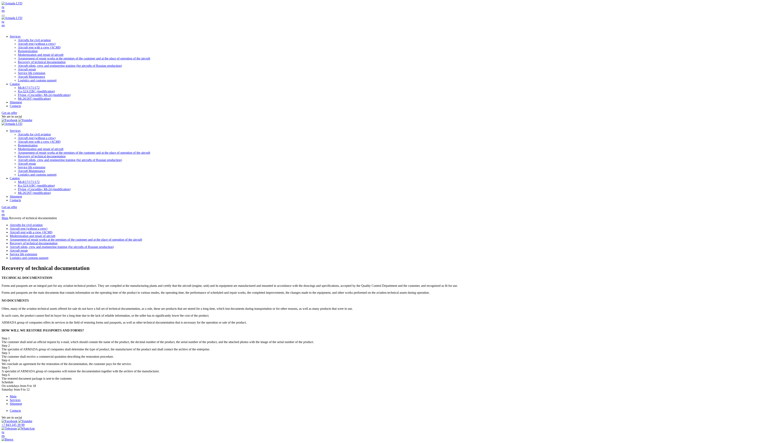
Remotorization (28, 51)
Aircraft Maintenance (31, 76)
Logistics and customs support (37, 80)
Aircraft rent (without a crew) (36, 43)
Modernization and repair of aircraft (40, 54)
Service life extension (31, 73)
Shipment (16, 102)
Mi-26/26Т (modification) (34, 98)
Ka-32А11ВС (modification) (36, 91)
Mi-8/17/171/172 (29, 87)
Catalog (15, 84)
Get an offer (9, 113)
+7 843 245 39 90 (13, 425)
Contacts (15, 106)
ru (3, 7)
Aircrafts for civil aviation (34, 40)
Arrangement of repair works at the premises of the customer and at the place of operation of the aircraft (84, 58)
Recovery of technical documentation (42, 62)
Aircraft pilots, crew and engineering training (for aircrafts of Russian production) (70, 65)
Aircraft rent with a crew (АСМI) (39, 47)
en (3, 10)
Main (5, 218)
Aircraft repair (27, 69)
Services (15, 36)
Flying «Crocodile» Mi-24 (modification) (44, 95)
